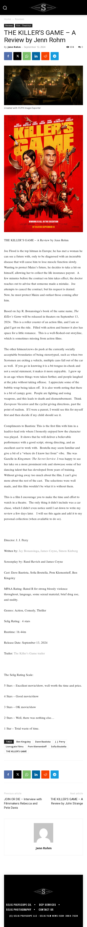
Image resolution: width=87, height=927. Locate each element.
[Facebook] (8, 56)
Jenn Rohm (14, 46)
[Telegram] (55, 56)
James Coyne (48, 551)
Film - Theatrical (23, 25)
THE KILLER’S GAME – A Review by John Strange (67, 801)
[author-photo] (43, 842)
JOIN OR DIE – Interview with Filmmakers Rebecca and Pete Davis (23, 803)
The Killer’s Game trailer (29, 653)
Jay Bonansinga (29, 551)
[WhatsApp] (27, 56)
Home (7, 19)
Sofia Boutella (58, 746)
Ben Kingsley (23, 741)
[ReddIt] (45, 56)
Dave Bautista (43, 741)
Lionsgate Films (14, 746)
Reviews (19, 19)
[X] (17, 56)
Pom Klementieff (37, 746)
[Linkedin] (36, 56)
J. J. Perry (60, 741)
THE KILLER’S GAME (16, 751)
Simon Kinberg (68, 551)
